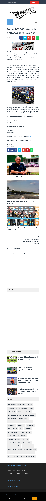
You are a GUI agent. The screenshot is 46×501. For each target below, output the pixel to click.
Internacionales (13, 432)
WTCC (10, 456)
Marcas (23, 435)
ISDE (21, 428)
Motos (25, 439)
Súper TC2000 (11, 146)
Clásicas (11, 408)
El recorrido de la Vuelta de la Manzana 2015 (28, 358)
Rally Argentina (28, 446)
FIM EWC (29, 422)
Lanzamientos (26, 432)
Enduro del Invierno (24, 411)
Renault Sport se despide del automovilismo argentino (22, 202)
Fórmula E (30, 425)
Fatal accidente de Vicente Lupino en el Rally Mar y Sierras (28, 391)
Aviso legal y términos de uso (16, 465)
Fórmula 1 (21, 425)
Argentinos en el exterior (16, 404)
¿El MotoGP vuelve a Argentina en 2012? (25, 369)
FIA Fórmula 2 (23, 418)
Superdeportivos (30, 449)
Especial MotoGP (29, 415)
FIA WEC (21, 422)
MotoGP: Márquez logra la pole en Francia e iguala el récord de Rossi (28, 380)
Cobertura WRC (21, 408)
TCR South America (14, 453)
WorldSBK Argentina (28, 456)
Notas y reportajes (14, 442)
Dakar (31, 408)
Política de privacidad (14, 480)
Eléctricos (11, 411)
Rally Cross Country (15, 449)
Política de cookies (13, 486)
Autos (29, 404)
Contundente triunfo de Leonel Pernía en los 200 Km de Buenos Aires (23, 229)
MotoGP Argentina (14, 439)
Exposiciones (12, 418)
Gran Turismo (12, 428)
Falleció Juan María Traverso (17, 177)
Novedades (27, 442)
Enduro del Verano (14, 415)
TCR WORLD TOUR (28, 453)
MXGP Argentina (13, 435)
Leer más (40, 498)
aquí (29, 136)
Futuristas (11, 425)
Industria (28, 428)
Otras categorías (14, 446)
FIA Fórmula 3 (12, 422)
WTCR (16, 456)
